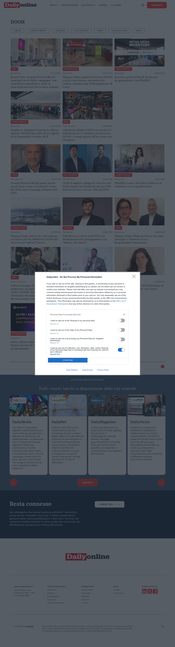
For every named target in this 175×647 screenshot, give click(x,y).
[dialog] (87, 323)
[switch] (121, 320)
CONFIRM (68, 360)
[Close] (134, 277)
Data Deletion (72, 370)
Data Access (87, 370)
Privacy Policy (103, 370)
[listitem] (87, 314)
